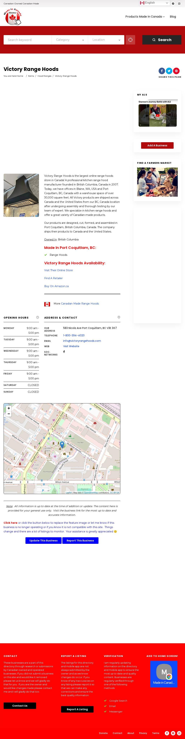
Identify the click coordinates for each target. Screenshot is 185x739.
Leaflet (69, 492)
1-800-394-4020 (74, 335)
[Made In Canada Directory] (13, 16)
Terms (155, 733)
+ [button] (9, 408)
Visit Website (71, 346)
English (149, 2)
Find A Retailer (53, 278)
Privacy (143, 733)
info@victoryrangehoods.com (82, 341)
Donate (103, 733)
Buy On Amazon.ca (56, 286)
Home (20, 76)
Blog (173, 17)
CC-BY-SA (114, 492)
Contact (117, 733)
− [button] (9, 414)
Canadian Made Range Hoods (80, 303)
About (130, 733)
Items (31, 76)
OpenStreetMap (91, 492)
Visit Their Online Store (58, 270)
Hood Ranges (44, 76)
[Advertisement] (62, 132)
